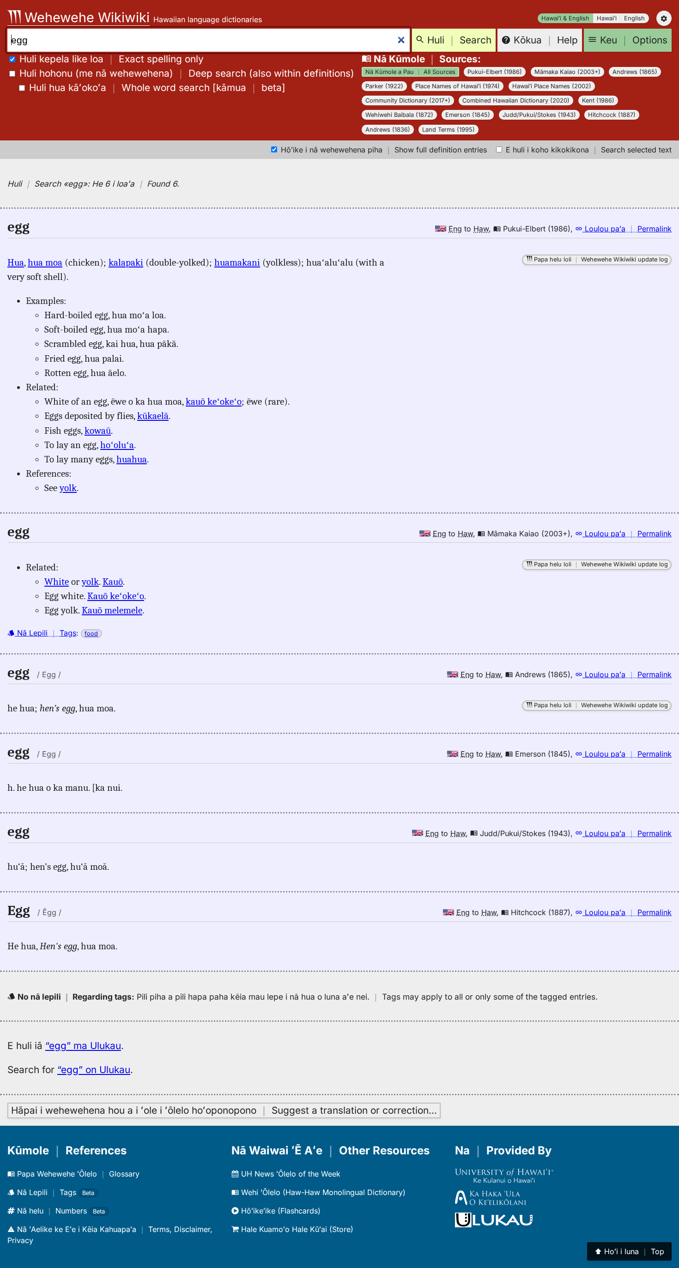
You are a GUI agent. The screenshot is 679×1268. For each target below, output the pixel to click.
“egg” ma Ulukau (83, 1045)
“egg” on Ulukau (93, 1069)
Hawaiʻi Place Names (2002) (551, 86)
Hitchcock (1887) (612, 114)
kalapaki (126, 262)
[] (157, 87)
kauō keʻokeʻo (214, 401)
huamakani (237, 262)
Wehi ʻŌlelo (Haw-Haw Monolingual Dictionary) (322, 1192)
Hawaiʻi (607, 18)
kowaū (98, 430)
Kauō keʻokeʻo (115, 595)
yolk (68, 487)
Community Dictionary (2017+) (407, 100)
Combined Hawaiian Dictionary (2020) (516, 100)
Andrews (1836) (387, 129)
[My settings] (664, 18)
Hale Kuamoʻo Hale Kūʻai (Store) (296, 1229)
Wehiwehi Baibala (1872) (399, 114)
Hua (15, 262)
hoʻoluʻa (117, 444)
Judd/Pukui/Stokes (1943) (539, 114)
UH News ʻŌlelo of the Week (289, 1173)
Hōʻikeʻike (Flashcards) (280, 1210)
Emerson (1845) (467, 114)
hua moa (45, 262)
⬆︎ (629, 1251)
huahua (131, 459)
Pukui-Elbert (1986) (494, 71)
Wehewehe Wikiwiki (85, 17)
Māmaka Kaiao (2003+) (567, 71)
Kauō (113, 581)
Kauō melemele (112, 610)
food (91, 633)
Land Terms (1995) (448, 129)
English (634, 18)
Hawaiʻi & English (565, 18)
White (56, 581)
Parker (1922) (384, 86)
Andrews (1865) (634, 71)
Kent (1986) (598, 100)
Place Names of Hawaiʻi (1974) (457, 86)
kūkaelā (153, 415)
